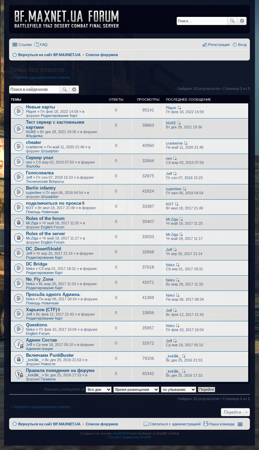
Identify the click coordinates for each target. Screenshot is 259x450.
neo (29, 162)
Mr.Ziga (32, 223)
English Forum (52, 227)
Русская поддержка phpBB (129, 437)
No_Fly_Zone (39, 279)
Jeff (29, 177)
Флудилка (34, 136)
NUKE (31, 132)
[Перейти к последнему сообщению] (179, 108)
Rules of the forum (45, 218)
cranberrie (34, 147)
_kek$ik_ (33, 360)
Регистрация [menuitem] (219, 45)
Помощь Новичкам (42, 212)
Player (31, 111)
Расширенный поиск (242, 21)
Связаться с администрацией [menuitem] (175, 424)
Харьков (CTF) (41, 309)
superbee (33, 193)
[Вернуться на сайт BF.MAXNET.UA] (71, 19)
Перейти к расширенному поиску (41, 77)
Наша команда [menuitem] (221, 424)
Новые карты (40, 106)
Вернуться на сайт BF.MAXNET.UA (49, 424)
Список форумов (102, 424)
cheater (33, 142)
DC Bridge (36, 264)
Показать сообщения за (65, 389)
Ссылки (25, 45)
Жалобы (33, 166)
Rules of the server (45, 233)
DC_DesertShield (43, 248)
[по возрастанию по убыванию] (179, 389)
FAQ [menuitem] (44, 45)
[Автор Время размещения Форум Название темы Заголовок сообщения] (136, 389)
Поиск (232, 21)
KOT (30, 208)
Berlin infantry (41, 188)
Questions (36, 324)
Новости (48, 364)
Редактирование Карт (59, 116)
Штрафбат (50, 151)
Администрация (39, 349)
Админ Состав (41, 340)
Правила (48, 379)
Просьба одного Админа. (53, 294)
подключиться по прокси (53, 203)
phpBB (118, 433)
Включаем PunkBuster (50, 355)
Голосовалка (40, 172)
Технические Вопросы (45, 181)
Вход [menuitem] (242, 45)
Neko (30, 269)
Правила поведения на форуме (60, 370)
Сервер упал (39, 157)
